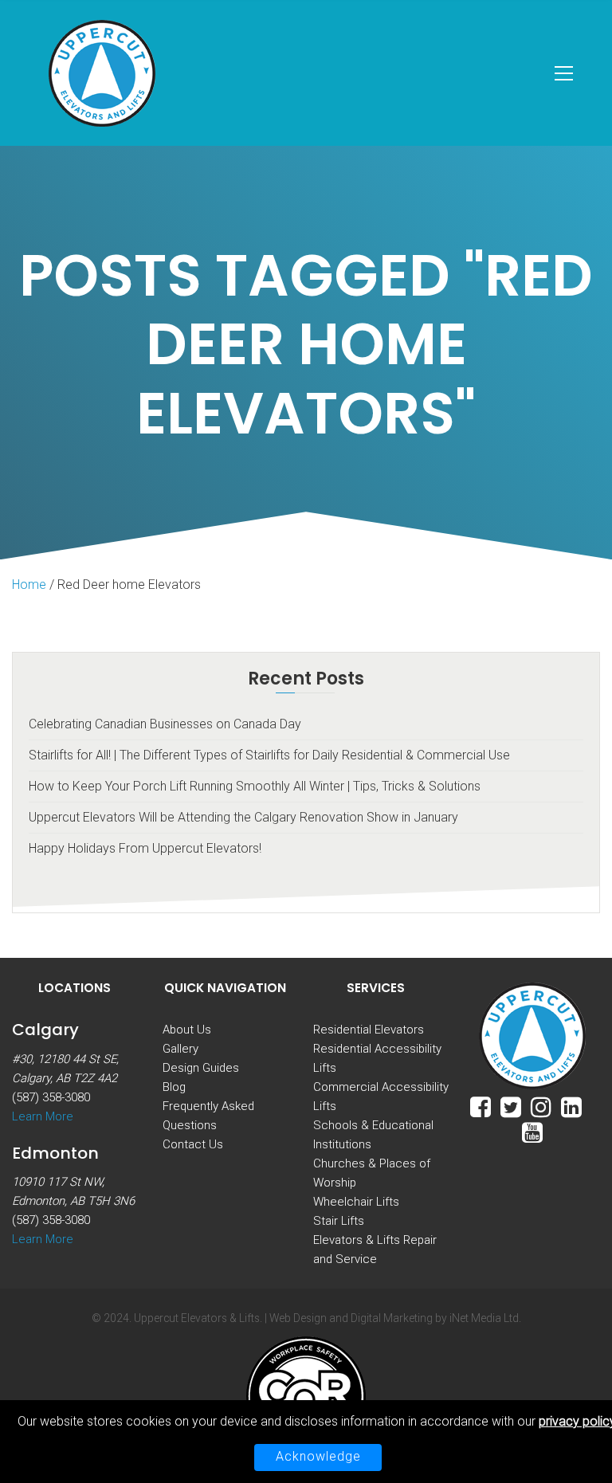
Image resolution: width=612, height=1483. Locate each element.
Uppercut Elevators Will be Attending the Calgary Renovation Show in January (243, 817)
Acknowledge (318, 1456)
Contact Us (193, 1144)
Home (29, 584)
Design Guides (201, 1068)
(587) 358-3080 (51, 1097)
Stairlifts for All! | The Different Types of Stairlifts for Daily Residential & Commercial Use (269, 755)
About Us (187, 1029)
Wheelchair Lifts (356, 1202)
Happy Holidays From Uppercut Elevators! (145, 848)
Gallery (180, 1049)
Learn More (42, 1116)
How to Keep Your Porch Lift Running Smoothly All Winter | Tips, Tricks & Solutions (255, 786)
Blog (174, 1087)
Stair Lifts (338, 1221)
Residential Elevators (368, 1029)
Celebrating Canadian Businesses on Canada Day (165, 724)
